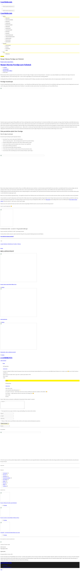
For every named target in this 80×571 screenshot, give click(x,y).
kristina (5, 67)
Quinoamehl (8, 41)
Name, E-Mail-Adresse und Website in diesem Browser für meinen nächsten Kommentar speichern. (21, 421)
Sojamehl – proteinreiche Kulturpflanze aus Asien (10, 532)
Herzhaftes (8, 48)
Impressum (5, 565)
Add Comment (3, 360)
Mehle (4, 16)
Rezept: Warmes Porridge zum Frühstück (15, 65)
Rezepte (4, 43)
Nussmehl (8, 21)
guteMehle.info (6, 563)
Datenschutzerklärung (7, 567)
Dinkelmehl (8, 23)
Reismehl (7, 33)
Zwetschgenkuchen (3, 319)
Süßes (7, 50)
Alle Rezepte (8, 45)
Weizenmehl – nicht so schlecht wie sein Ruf (8, 352)
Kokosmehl (8, 26)
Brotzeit (7, 46)
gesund (1, 243)
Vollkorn (10, 70)
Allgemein (8, 53)
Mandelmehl (8, 28)
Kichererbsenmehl (9, 34)
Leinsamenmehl (9, 29)
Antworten (5, 368)
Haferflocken (10, 243)
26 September (6, 69)
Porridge (15, 243)
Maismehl (7, 31)
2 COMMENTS (6, 358)
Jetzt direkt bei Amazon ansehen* (7, 236)
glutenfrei (5, 476)
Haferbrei (5, 243)
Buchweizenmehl (9, 24)
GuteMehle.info (6, 2)
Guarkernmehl (8, 38)
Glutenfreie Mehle (9, 19)
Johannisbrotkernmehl (10, 36)
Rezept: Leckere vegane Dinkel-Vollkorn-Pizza (8, 284)
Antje (4, 363)
